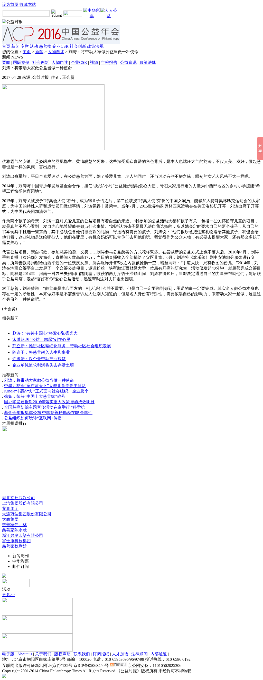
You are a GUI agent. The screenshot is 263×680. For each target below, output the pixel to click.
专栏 (25, 46)
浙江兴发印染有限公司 (22, 535)
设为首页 (10, 4)
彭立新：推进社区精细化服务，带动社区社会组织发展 (61, 346)
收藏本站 (28, 4)
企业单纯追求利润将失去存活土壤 (43, 365)
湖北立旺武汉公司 (18, 498)
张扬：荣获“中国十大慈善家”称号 (34, 396)
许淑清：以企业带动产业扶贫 (39, 359)
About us (24, 654)
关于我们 (43, 654)
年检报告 (109, 62)
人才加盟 (120, 654)
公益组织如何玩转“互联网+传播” (33, 418)
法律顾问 (139, 654)
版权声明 (62, 654)
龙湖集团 (10, 508)
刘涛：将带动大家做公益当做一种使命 (39, 380)
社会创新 (78, 46)
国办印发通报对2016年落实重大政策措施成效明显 (49, 402)
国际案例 (21, 62)
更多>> (8, 595)
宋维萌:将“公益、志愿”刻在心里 (41, 339)
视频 (94, 62)
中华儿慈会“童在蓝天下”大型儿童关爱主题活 (45, 385)
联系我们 (81, 654)
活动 (34, 46)
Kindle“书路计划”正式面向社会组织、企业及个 (46, 391)
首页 (6, 46)
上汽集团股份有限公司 (22, 503)
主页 (27, 52)
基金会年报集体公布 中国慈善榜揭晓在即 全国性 (48, 412)
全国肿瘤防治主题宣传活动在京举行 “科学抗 (44, 407)
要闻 (6, 62)
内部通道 (159, 654)
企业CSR (60, 46)
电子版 (8, 654)
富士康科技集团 (16, 541)
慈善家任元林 (14, 525)
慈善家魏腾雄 (14, 546)
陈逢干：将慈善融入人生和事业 (41, 352)
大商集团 (10, 519)
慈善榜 (45, 46)
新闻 (15, 46)
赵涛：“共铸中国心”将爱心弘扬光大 (45, 333)
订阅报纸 (101, 654)
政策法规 (95, 46)
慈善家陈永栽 (14, 530)
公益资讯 (128, 62)
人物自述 (56, 52)
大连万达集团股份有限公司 (26, 514)
